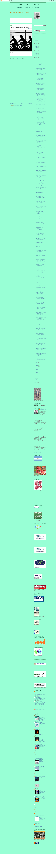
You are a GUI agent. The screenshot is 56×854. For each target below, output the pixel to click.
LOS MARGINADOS (38, 701)
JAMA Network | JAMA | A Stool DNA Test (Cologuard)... (40, 308)
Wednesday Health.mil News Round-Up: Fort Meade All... (40, 101)
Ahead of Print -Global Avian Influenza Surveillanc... (40, 320)
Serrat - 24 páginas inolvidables (41, 784)
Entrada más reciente (13, 103)
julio (37, 366)
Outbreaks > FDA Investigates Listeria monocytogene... (40, 194)
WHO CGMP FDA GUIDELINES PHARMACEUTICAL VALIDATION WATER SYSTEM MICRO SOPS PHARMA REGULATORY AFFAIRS (40, 758)
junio (37, 368)
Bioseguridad (37, 715)
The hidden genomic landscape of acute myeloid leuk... (41, 286)
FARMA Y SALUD (38, 809)
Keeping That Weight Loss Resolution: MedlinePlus (40, 127)
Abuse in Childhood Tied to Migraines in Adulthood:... (40, 334)
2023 (36, 44)
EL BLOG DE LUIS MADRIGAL (38, 752)
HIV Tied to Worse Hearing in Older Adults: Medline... (40, 122)
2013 (36, 376)
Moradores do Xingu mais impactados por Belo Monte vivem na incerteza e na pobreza (40, 806)
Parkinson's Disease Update (40, 128)
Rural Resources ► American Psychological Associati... (40, 216)
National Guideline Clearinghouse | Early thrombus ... (41, 176)
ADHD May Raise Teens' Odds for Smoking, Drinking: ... (41, 339)
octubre (37, 362)
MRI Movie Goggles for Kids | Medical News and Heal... (40, 204)
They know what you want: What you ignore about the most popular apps (40, 699)
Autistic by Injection (38, 789)
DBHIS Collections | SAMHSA (40, 243)
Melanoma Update (38, 324)
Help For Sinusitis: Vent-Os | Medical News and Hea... (40, 209)
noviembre (37, 361)
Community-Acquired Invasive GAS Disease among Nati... (40, 351)
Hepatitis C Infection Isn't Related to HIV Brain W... (41, 331)
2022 (36, 46)
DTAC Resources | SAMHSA (40, 240)
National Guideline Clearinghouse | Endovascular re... (41, 173)
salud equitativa (43, 409)
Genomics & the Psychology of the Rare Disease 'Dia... (40, 260)
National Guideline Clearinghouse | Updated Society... (41, 168)
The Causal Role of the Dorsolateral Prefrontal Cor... (40, 197)
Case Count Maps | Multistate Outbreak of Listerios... (40, 84)
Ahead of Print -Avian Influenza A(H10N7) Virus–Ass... (40, 329)
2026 (36, 40)
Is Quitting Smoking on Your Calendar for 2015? (40, 186)
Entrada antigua (30, 103)
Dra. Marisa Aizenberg (38, 744)
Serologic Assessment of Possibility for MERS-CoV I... (40, 346)
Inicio (22, 103)
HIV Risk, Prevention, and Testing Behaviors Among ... (41, 138)
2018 (36, 51)
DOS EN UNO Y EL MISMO (39, 753)
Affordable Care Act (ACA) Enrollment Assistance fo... (40, 221)
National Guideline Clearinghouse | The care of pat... (41, 171)
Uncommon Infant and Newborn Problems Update (40, 161)
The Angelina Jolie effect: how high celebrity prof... (40, 291)
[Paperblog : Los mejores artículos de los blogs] (36, 507)
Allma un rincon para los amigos (40, 824)
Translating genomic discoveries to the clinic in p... (40, 288)
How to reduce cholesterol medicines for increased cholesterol (42, 819)
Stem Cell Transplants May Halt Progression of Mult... (40, 181)
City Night (40, 777)
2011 (36, 379)
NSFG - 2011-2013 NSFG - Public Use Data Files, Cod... (41, 141)
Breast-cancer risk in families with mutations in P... (41, 323)
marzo (37, 372)
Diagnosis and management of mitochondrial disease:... (40, 267)
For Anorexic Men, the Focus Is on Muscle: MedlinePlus (41, 74)
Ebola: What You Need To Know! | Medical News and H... (41, 207)
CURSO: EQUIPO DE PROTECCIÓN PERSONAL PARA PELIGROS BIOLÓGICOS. (42, 718)
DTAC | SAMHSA (38, 246)
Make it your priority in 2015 (40, 108)
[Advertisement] (18, 95)
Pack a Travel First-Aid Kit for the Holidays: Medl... (41, 156)
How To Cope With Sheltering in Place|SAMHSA (40, 236)
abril (37, 370)
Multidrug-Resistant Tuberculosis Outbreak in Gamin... (41, 349)
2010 (36, 381)
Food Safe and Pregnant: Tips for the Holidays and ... (40, 191)
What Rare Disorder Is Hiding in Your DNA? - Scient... (40, 257)
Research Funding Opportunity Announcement (40, 105)
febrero (37, 373)
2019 (36, 50)
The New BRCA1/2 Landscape (40, 255)
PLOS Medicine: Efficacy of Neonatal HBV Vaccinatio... (40, 94)
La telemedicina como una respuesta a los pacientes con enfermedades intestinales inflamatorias (42, 747)
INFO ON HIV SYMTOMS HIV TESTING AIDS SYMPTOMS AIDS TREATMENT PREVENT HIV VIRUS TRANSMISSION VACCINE (40, 815)
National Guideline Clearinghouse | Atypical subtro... (41, 178)
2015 (36, 56)
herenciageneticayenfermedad (39, 691)
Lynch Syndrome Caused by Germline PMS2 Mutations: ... (40, 300)
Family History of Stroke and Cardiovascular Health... (40, 272)
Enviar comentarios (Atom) (18, 105)
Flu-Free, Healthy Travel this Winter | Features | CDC (40, 183)
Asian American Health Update (40, 162)
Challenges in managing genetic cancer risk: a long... (40, 305)
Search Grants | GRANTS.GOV (40, 103)
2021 (36, 47)
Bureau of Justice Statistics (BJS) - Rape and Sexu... (41, 148)
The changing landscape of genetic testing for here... (40, 293)
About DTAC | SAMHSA (39, 242)
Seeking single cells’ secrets (40, 109)
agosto (37, 365)
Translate (41, 31)
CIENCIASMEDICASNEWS (28, 4)
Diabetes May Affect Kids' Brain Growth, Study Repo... (40, 119)
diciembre (37, 58)
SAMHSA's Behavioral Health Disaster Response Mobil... (40, 239)
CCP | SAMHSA (38, 245)
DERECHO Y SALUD (38, 722)
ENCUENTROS (37, 783)
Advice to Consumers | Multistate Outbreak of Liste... (41, 86)
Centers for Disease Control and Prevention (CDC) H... (40, 133)
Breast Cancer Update (39, 131)
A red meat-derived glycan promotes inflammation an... (40, 114)
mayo (37, 369)
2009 (36, 382)
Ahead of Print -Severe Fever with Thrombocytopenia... (41, 313)
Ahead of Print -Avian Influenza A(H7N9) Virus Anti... (40, 344)
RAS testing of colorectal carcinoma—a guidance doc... (40, 298)
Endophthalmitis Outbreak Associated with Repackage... (40, 359)
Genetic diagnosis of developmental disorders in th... (41, 281)
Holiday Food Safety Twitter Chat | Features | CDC (41, 188)
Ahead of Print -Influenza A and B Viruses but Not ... (41, 318)
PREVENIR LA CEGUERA (39, 766)
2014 (36, 57)
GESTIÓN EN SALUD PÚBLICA (40, 709)
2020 (36, 49)
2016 (36, 54)
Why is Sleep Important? (39, 192)
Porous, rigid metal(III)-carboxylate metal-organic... (40, 91)
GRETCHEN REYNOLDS (14, 28)
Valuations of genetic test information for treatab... (40, 283)
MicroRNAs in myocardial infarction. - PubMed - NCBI (40, 270)
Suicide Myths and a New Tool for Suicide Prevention (41, 251)
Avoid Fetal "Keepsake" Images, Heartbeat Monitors (40, 143)
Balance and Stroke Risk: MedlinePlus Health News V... (40, 67)
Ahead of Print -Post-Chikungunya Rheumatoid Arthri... (41, 315)
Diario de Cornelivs (38, 736)
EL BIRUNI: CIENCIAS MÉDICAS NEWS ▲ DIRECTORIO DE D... (39, 61)
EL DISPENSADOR (38, 697)
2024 (36, 43)
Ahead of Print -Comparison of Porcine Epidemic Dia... (40, 310)
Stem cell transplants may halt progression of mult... (40, 164)
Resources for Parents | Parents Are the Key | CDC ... (41, 64)
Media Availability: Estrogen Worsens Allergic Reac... (40, 253)
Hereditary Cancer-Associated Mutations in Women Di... (40, 303)
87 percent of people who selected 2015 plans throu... (41, 112)
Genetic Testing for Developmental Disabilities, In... (40, 277)
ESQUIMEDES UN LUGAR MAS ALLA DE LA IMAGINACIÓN (40, 797)
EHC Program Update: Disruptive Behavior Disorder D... (41, 99)
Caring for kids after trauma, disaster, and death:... (40, 226)
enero (37, 375)
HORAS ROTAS (37, 729)
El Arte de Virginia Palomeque (40, 776)
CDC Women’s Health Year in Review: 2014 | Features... (40, 153)
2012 (36, 378)
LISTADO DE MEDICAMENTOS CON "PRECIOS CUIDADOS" (40, 810)
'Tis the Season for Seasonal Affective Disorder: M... (40, 89)
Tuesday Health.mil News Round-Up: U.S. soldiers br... (41, 158)
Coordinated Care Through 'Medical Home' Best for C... (40, 341)
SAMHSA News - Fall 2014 (40, 211)
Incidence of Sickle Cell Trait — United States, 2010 (40, 265)
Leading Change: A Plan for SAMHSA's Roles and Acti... (40, 213)
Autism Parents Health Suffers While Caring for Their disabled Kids (42, 792)
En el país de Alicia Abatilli (39, 773)
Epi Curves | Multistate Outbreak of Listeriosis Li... (41, 81)
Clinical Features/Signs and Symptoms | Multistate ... (40, 79)
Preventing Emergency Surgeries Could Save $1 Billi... (40, 69)
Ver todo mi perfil (37, 452)
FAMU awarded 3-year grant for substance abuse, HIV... (40, 232)
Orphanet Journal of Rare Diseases (41, 166)
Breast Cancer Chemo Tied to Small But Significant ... (40, 336)
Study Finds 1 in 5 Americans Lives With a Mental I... (40, 234)
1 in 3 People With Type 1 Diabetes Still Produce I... (40, 71)
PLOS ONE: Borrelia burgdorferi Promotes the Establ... (40, 117)
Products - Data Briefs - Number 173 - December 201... (40, 151)
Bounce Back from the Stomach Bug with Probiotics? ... (40, 202)
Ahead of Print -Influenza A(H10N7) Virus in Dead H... (40, 327)
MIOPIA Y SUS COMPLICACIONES (42, 768)
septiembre (37, 363)
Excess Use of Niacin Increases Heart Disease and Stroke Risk (42, 761)
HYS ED (11, 25)
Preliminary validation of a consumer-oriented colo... (40, 295)
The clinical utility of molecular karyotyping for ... (40, 275)
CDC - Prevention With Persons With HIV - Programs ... (40, 136)
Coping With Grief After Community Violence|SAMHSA (39, 228)
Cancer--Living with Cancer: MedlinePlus (40, 218)
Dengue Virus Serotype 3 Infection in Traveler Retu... (41, 354)
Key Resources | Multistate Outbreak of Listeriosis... (40, 76)
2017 (36, 53)
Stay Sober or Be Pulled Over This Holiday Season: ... (41, 96)
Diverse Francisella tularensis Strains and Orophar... (40, 356)
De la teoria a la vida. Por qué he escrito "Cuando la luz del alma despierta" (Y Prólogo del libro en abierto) (42, 740)
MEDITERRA (37, 823)
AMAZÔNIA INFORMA (39, 804)
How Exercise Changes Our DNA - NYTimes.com (17, 13)
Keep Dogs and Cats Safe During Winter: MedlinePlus (40, 124)
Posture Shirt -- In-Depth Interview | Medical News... (41, 199)
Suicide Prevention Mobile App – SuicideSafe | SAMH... (41, 248)
